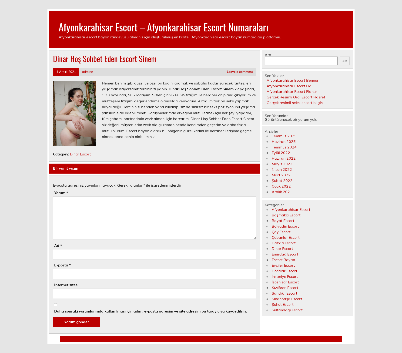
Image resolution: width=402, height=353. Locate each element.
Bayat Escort (283, 220)
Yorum (61, 193)
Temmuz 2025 (284, 136)
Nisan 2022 (282, 169)
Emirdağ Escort (285, 254)
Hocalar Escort (284, 271)
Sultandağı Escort (287, 310)
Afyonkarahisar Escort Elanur (292, 91)
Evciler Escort (283, 265)
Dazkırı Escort (284, 243)
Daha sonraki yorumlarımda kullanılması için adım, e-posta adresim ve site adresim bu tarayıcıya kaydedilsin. (150, 311)
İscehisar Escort (285, 282)
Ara (268, 54)
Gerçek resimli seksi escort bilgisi (295, 102)
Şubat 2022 (282, 180)
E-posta (62, 265)
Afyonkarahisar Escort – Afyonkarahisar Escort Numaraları (163, 26)
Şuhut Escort (283, 304)
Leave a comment (240, 72)
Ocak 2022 (281, 186)
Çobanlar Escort (286, 237)
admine (87, 72)
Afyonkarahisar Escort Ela (289, 86)
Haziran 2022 (284, 158)
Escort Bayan (283, 259)
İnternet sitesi (66, 285)
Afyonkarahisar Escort (291, 209)
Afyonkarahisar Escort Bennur (292, 80)
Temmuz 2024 (284, 147)
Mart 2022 (281, 175)
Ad (58, 245)
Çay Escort (281, 231)
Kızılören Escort (285, 287)
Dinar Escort (80, 154)
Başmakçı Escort (286, 215)
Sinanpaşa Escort (287, 298)
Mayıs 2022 (282, 163)
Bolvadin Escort (285, 226)
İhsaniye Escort (285, 276)
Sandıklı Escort (284, 293)
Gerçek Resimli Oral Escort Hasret (296, 97)
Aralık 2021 (282, 191)
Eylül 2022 (281, 152)
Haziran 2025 (284, 141)
